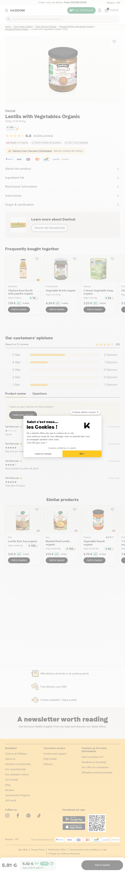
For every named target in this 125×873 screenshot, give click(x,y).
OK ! (82, 453)
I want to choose (43, 453)
